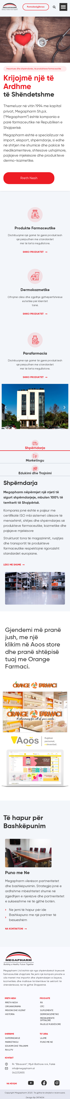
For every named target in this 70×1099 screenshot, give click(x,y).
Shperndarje (12, 1038)
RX (41, 1003)
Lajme (43, 1038)
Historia (9, 1014)
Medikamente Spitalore (47, 1019)
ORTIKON (40, 1097)
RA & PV (9, 1050)
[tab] (35, 444)
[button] (54, 7)
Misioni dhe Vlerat (15, 1010)
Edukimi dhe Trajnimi (16, 1046)
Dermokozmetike (49, 1014)
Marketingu (12, 1042)
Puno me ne (46, 1042)
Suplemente (46, 1010)
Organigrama (13, 1006)
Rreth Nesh (11, 1003)
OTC (42, 1006)
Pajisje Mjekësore (50, 1024)
